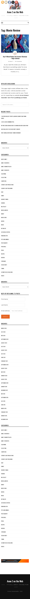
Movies (2, 221)
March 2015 (3, 408)
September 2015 (4, 397)
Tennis (2, 268)
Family (2, 195)
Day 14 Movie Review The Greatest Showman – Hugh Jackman (15, 57)
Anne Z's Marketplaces (6, 166)
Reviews (3, 257)
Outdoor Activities (5, 232)
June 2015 (3, 405)
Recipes (3, 254)
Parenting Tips (4, 235)
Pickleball (3, 246)
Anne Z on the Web (15, 12)
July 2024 (3, 332)
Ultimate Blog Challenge (7, 272)
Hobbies (3, 203)
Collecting (3, 177)
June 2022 (3, 357)
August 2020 (4, 368)
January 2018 (4, 386)
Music (2, 225)
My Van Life (3, 228)
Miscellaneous (4, 210)
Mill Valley (3, 206)
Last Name (4, 305)
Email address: (5, 310)
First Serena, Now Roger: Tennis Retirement (11, 133)
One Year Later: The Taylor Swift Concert (10, 129)
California (3, 174)
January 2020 (4, 375)
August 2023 (4, 343)
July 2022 (3, 354)
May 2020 (3, 372)
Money (2, 214)
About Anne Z (4, 159)
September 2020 (4, 364)
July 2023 (3, 346)
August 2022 (4, 350)
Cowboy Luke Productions (7, 184)
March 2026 (4, 328)
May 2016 (3, 394)
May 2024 (3, 335)
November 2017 (4, 390)
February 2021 (4, 361)
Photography (4, 243)
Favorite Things (4, 199)
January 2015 (4, 415)
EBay (2, 192)
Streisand (3, 261)
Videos (2, 275)
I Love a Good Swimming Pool (7, 122)
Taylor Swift (4, 265)
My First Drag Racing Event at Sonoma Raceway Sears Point (14, 125)
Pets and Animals (5, 239)
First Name (4, 299)
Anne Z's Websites (5, 170)
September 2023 (4, 339)
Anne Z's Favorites (5, 163)
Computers (3, 181)
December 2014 (4, 419)
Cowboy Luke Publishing (6, 188)
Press (2, 250)
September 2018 (4, 383)
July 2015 (3, 401)
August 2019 (4, 379)
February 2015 (4, 412)
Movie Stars (4, 217)
